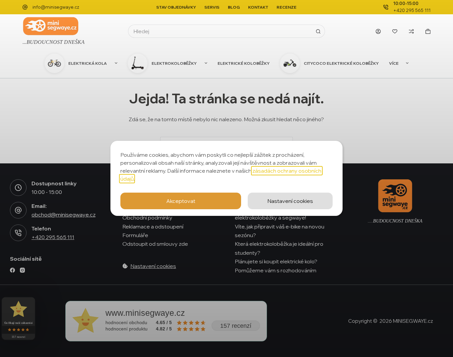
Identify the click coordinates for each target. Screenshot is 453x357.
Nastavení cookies (290, 201)
